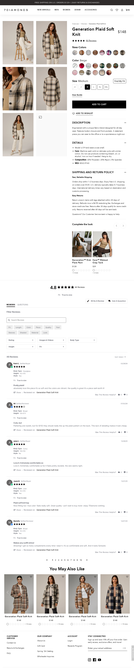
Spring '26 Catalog (45, 651)
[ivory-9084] (88, 52)
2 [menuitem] (55, 560)
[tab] (96, 301)
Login (70, 640)
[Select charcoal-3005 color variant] (76, 270)
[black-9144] (122, 52)
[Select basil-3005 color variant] (86, 270)
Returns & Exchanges (15, 648)
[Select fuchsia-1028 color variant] (13, 624)
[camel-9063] (81, 52)
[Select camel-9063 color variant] (72, 624)
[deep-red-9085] (108, 72)
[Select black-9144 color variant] (40, 624)
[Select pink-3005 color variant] (81, 270)
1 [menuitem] (52, 560)
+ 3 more (75, 273)
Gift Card (41, 646)
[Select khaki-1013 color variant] (94, 270)
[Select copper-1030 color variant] (18, 624)
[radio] (10, 327)
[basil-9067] (102, 65)
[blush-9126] (95, 72)
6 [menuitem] (68, 560)
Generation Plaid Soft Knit (47, 392)
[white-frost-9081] (122, 65)
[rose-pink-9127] (74, 72)
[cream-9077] (88, 72)
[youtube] (99, 659)
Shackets (84, 24)
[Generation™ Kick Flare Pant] (82, 244)
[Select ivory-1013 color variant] (109, 270)
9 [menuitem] (77, 560)
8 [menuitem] (74, 560)
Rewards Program (75, 646)
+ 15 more (28, 624)
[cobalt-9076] (108, 52)
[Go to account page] (122, 10)
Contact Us (11, 643)
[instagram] (89, 659)
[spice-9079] (115, 65)
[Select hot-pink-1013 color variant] (107, 270)
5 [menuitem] (64, 560)
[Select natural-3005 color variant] (73, 270)
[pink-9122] (102, 52)
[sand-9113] (81, 72)
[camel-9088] (95, 52)
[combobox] (21, 340)
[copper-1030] (95, 65)
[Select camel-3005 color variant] (89, 270)
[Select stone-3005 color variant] (84, 270)
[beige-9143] (102, 72)
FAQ (9, 653)
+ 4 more (95, 273)
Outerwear (75, 24)
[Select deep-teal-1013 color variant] (96, 270)
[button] (18, 392)
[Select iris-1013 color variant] (99, 270)
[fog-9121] (115, 52)
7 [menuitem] (71, 560)
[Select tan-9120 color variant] (23, 624)
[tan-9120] (108, 65)
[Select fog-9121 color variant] (8, 624)
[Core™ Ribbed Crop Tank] (102, 244)
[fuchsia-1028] (81, 65)
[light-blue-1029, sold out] (74, 65)
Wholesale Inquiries (45, 656)
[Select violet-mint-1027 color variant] (15, 624)
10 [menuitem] (81, 560)
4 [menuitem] (61, 560)
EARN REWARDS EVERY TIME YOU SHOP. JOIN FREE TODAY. (67, 3)
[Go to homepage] (16, 10)
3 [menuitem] (58, 560)
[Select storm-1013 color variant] (101, 270)
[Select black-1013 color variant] (104, 270)
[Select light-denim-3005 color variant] (78, 270)
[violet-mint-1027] (88, 65)
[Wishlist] (116, 10)
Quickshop (19, 607)
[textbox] (126, 358)
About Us (41, 640)
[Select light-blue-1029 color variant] (10, 624)
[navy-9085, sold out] (74, 52)
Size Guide (77, 95)
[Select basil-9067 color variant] (21, 624)
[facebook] (94, 659)
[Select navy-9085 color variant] (104, 624)
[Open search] (111, 10)
